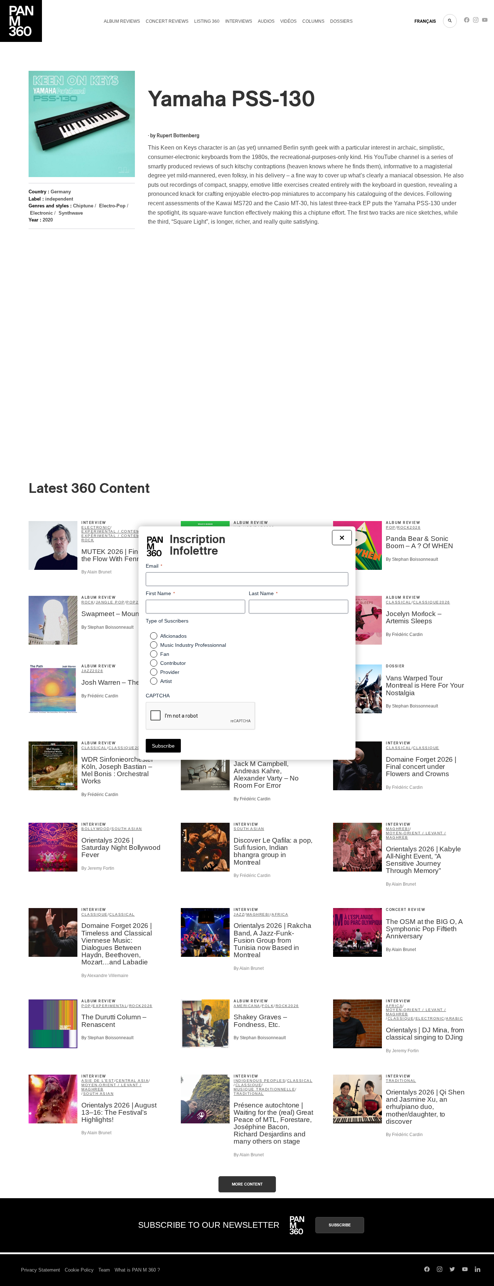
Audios (266, 21)
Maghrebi (398, 829)
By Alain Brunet (96, 572)
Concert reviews (167, 21)
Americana (247, 1006)
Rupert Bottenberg (178, 135)
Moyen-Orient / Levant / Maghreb (416, 835)
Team (104, 1270)
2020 (48, 220)
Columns (313, 21)
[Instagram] (475, 21)
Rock (87, 540)
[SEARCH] (449, 21)
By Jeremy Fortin (97, 868)
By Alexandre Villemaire (104, 975)
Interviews (238, 21)
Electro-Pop (112, 205)
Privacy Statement (40, 1270)
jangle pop (110, 602)
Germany (61, 191)
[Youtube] (484, 21)
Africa (280, 914)
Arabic (454, 1018)
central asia (132, 1081)
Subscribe (340, 1225)
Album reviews (122, 21)
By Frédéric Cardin (404, 634)
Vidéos (288, 21)
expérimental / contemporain (119, 536)
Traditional (249, 1094)
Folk (268, 1006)
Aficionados (173, 636)
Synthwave (71, 213)
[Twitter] (452, 1270)
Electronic (41, 213)
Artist (166, 681)
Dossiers (341, 21)
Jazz (86, 671)
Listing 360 (207, 21)
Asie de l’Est (97, 1081)
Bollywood (95, 829)
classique (426, 602)
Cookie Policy (79, 1270)
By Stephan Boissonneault (412, 559)
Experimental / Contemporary (120, 531)
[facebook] (466, 21)
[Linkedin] (477, 1270)
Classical (399, 602)
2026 (415, 527)
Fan (164, 654)
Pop (391, 527)
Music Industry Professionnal (193, 645)
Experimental (110, 1006)
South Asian (126, 829)
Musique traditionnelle (264, 1089)
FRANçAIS (425, 21)
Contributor (173, 663)
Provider (169, 672)
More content (247, 1184)
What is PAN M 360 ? (137, 1270)
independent (59, 199)
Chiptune (83, 205)
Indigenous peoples (259, 1081)
